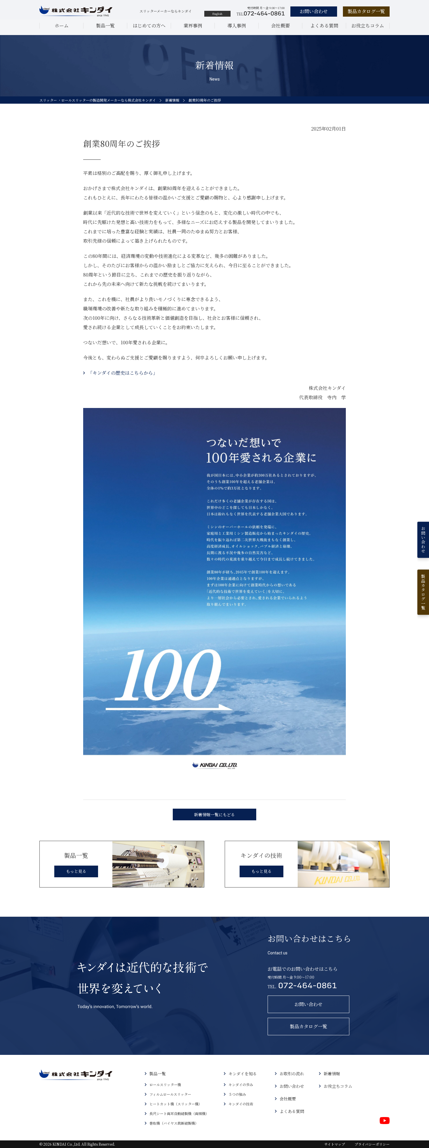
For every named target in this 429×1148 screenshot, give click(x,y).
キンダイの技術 (241, 1103)
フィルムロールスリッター (170, 1094)
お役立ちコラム (367, 25)
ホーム (62, 25)
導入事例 (236, 25)
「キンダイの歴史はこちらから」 (123, 372)
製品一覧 (105, 25)
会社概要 (280, 25)
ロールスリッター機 (165, 1084)
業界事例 (193, 25)
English (217, 13)
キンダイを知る (243, 1073)
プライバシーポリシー (372, 1144)
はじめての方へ (149, 25)
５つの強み (237, 1094)
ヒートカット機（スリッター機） (175, 1103)
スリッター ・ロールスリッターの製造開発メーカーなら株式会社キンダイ (97, 100)
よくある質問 (324, 25)
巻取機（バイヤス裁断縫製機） (173, 1123)
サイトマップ (334, 1144)
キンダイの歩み (241, 1084)
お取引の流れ (292, 1073)
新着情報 (172, 100)
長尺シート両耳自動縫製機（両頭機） (179, 1113)
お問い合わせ (292, 1086)
